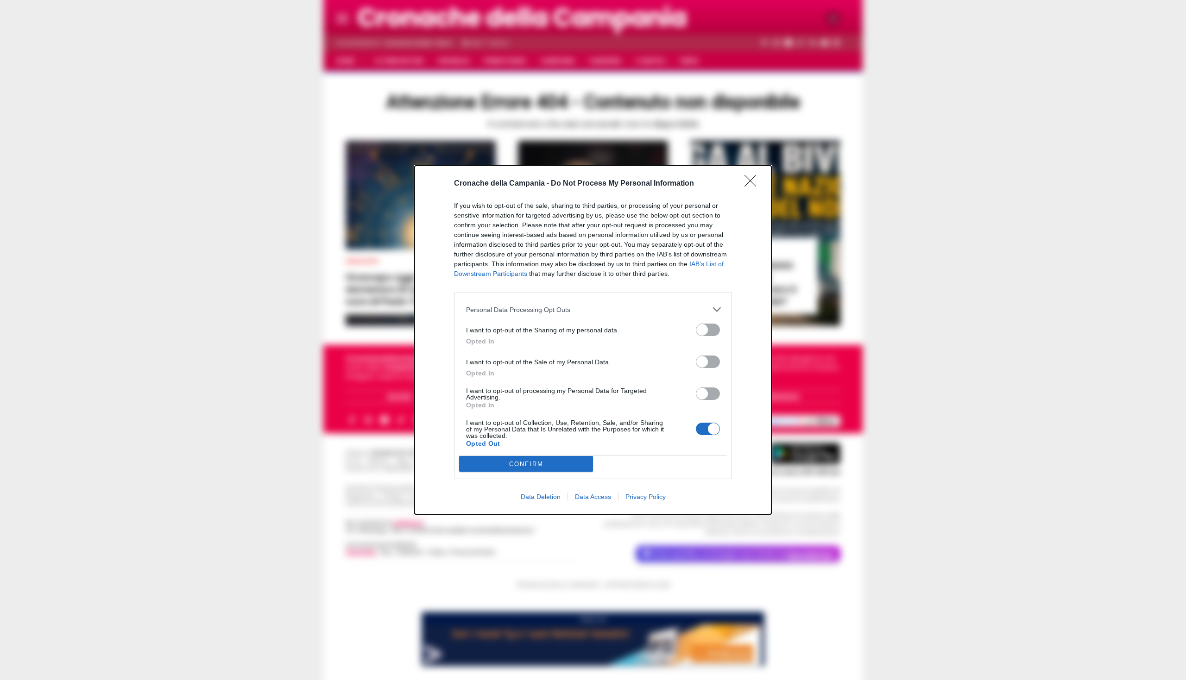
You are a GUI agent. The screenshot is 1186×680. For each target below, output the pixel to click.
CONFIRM (526, 464)
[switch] (708, 330)
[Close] (753, 184)
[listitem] (593, 309)
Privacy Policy (645, 496)
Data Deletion (541, 496)
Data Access (593, 496)
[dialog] (593, 340)
